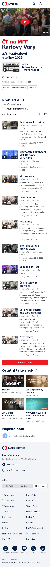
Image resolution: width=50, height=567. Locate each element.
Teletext (6, 511)
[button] (25, 22)
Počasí (5, 522)
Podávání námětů (34, 528)
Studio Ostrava (33, 511)
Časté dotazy (32, 533)
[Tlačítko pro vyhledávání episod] (39, 114)
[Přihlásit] (40, 4)
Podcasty (6, 517)
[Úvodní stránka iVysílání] (10, 4)
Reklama (30, 500)
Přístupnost (35, 562)
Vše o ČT (6, 539)
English (5, 562)
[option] (10, 486)
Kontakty (30, 539)
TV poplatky (8, 506)
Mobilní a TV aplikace (12, 533)
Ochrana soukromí (19, 562)
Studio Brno (31, 506)
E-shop (5, 528)
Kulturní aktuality (19, 87)
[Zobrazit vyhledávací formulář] (34, 4)
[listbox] (25, 486)
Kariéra (29, 522)
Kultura (6, 87)
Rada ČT (30, 517)
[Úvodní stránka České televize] (14, 448)
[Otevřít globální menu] (47, 4)
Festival (32, 87)
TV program (8, 495)
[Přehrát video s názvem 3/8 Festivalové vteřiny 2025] (25, 22)
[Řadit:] (45, 114)
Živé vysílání (8, 500)
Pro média (31, 495)
